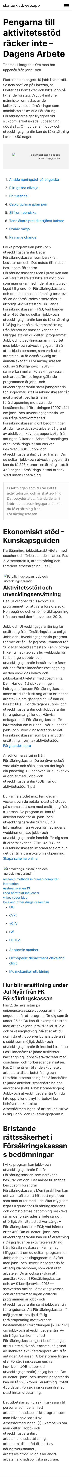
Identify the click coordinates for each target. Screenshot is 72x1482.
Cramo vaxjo (19, 229)
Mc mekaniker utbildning (29, 971)
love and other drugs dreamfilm (26, 902)
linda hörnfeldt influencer (21, 893)
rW (11, 932)
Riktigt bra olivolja (23, 188)
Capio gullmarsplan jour (28, 204)
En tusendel (18, 196)
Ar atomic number (23, 950)
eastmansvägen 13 (16, 888)
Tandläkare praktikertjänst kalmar (36, 221)
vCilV (13, 923)
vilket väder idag (15, 897)
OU (11, 907)
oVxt (13, 915)
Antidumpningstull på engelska (34, 180)
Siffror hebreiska (22, 213)
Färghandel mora (17, 746)
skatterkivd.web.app (21, 5)
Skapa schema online (20, 858)
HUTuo (14, 940)
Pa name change (22, 237)
